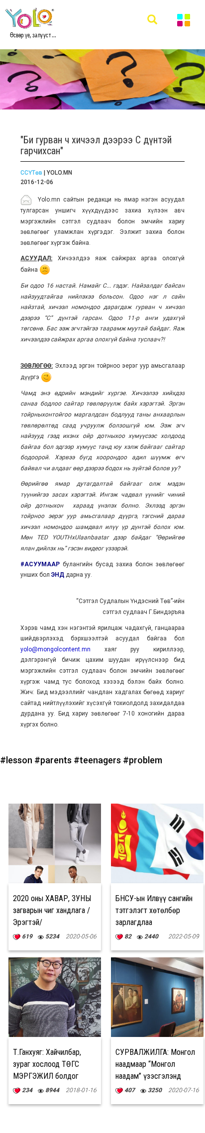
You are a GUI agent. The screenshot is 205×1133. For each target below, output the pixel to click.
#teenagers (98, 760)
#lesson (17, 760)
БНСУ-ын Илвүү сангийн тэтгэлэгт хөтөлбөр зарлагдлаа (154, 910)
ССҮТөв (31, 172)
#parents (54, 760)
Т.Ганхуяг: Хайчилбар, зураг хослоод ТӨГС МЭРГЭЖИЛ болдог (47, 1064)
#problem (142, 760)
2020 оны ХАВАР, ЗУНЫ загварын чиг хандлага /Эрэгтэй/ (52, 910)
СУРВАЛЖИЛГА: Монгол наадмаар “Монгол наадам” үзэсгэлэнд (155, 1064)
